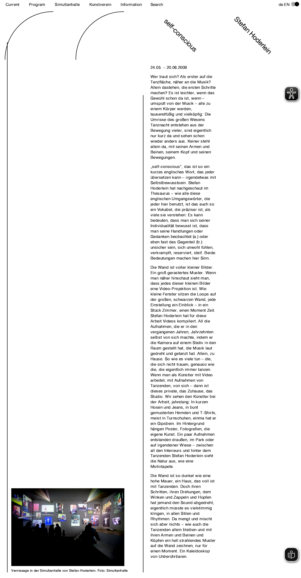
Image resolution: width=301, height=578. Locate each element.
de (281, 4)
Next (43, 522)
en (286, 4)
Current (13, 4)
